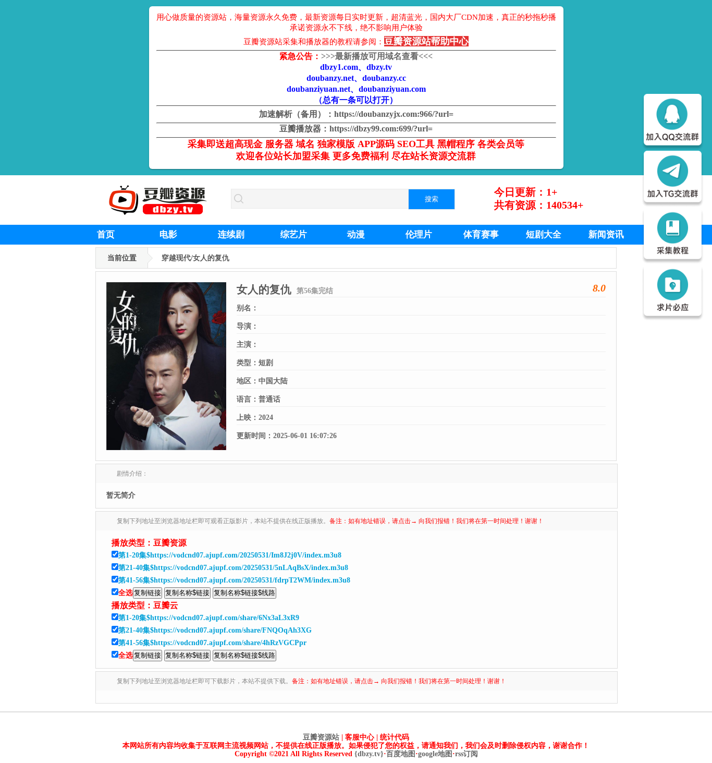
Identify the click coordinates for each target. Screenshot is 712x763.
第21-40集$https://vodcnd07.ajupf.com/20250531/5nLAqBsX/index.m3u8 (233, 568)
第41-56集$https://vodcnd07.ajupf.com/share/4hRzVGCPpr (212, 643)
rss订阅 (466, 754)
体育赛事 (481, 234)
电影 (168, 234)
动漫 (356, 234)
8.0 (599, 288)
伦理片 (419, 234)
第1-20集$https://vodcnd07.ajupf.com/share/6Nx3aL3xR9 (208, 618)
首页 (106, 234)
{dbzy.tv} (369, 754)
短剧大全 (543, 234)
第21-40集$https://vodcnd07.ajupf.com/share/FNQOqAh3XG (215, 630)
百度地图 (400, 754)
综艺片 (293, 234)
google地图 (435, 754)
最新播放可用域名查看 (377, 56)
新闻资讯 (606, 234)
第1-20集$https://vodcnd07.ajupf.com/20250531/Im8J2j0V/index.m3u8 (229, 555)
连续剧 (231, 234)
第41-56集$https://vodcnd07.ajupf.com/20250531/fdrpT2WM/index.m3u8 (234, 580)
